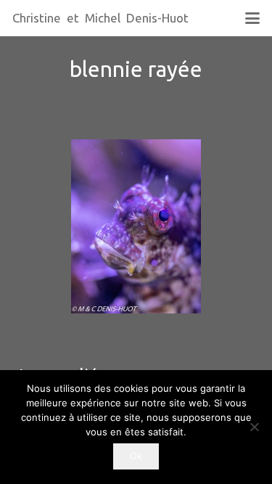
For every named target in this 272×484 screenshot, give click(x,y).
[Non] (254, 426)
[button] (252, 18)
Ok (136, 456)
